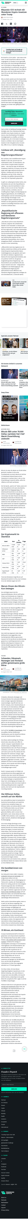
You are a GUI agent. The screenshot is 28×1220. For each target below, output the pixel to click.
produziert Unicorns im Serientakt (11, 876)
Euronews (13, 716)
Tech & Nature (5, 1151)
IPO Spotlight (4, 1140)
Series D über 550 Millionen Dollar (10, 892)
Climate (3, 1111)
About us (3, 1197)
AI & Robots (4, 1102)
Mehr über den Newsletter (18, 1092)
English (12, 1184)
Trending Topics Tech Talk (8, 1134)
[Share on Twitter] (6, 23)
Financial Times (15, 490)
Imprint (3, 1207)
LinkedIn (3, 1158)
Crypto (3, 1108)
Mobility (3, 1113)
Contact (3, 1205)
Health (3, 1116)
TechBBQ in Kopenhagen (15, 730)
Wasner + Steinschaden (7, 1137)
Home (14, 2)
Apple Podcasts (5, 1175)
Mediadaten (4, 1202)
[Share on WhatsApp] (15, 23)
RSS (16, 1184)
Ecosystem (4, 1121)
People (3, 1124)
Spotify (3, 1178)
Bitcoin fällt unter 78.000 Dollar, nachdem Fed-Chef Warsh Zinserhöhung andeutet (9, 384)
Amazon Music (5, 1181)
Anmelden (14, 123)
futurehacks (4, 1145)
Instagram (3, 1164)
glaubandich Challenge (7, 1143)
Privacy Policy (5, 1210)
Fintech (3, 1105)
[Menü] (26, 3)
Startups (3, 1100)
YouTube (3, 1169)
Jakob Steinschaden (8, 17)
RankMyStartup (5, 1148)
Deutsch (8, 1184)
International (4, 1127)
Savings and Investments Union (10, 986)
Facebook (3, 1166)
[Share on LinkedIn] (11, 23)
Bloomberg (22, 716)
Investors (3, 1119)
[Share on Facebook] (2, 23)
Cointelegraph (5, 509)
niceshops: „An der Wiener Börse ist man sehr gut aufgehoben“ (9, 353)
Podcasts (3, 1200)
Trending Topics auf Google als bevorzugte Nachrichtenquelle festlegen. (14, 51)
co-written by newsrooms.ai (18, 442)
